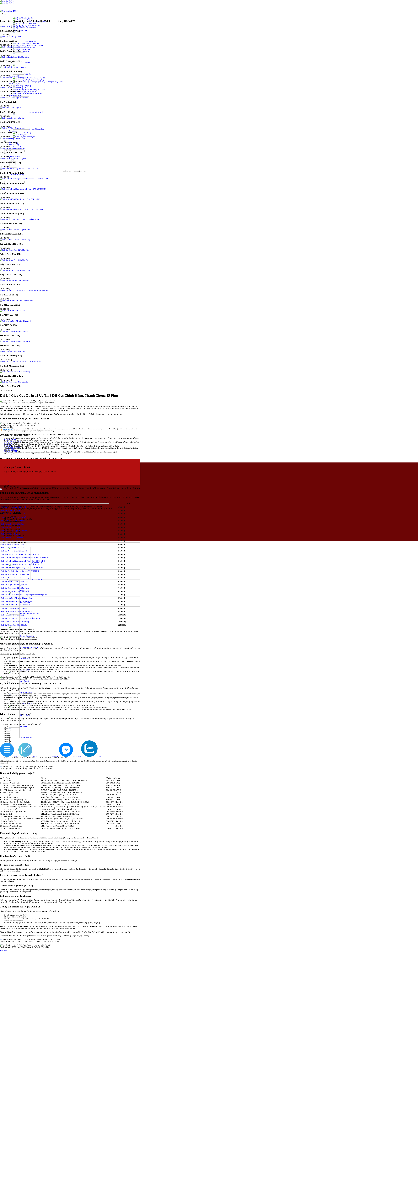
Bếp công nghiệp (14, 84)
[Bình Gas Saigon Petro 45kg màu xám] (14, 382)
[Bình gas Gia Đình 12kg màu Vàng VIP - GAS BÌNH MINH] (22, 209)
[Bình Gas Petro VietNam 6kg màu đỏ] (14, 26)
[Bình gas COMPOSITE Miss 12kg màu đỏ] (15, 321)
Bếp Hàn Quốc (39, 90)
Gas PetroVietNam (30, 41)
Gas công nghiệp (14, 76)
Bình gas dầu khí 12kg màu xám (12, 537)
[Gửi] (5, 153)
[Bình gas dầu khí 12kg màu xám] (12, 118)
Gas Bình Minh (30, 24)
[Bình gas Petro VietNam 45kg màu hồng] (15, 372)
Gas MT (27, 51)
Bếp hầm (39, 93)
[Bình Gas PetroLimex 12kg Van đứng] (14, 331)
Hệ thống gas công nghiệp (13, 441)
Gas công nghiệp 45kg (38, 78)
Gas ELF (27, 63)
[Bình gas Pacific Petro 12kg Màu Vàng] (14, 57)
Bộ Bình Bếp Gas (15, 95)
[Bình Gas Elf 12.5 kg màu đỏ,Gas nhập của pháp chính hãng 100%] (24, 290)
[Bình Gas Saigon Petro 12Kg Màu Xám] (14, 250)
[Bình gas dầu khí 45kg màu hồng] (12, 351)
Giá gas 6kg (8, 443)
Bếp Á (30, 86)
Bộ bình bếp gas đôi (36, 112)
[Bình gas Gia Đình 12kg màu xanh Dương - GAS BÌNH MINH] (23, 189)
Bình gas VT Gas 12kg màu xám (12, 541)
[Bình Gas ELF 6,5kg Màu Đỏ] (11, 37)
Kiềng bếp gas (30, 137)
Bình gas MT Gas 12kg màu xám (12, 544)
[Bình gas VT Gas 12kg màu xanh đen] (14, 98)
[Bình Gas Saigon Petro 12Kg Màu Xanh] (15, 270)
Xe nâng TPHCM (10, 451)
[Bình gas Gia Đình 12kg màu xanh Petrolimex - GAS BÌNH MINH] (24, 179)
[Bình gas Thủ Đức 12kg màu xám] (12, 148)
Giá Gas (17, 141)
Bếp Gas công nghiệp (36, 80)
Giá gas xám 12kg (15, 146)
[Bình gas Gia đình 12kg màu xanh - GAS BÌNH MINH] (20, 169)
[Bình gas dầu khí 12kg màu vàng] (12, 77)
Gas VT (27, 49)
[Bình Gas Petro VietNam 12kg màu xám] (15, 230)
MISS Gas (27, 74)
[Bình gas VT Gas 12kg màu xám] (12, 128)
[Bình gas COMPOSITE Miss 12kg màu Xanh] (17, 301)
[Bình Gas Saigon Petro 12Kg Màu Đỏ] (14, 260)
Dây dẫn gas (27, 133)
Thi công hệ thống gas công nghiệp (51, 82)
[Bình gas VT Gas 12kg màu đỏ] (11, 108)
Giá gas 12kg (8, 445)
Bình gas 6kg (28, 18)
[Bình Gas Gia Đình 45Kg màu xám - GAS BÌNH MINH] (20, 362)
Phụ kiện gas (13, 131)
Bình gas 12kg (14, 145)
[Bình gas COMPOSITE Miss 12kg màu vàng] (16, 311)
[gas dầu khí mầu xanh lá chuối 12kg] (13, 67)
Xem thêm (3, 951)
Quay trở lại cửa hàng (16, 174)
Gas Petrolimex (33, 43)
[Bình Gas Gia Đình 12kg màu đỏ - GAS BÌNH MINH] (20, 219)
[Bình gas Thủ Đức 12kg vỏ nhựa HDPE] (15, 280)
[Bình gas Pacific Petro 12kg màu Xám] (14, 47)
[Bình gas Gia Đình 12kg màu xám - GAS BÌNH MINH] (20, 199)
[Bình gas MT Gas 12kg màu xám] (12, 138)
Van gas (23, 135)
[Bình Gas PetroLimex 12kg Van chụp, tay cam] (17, 341)
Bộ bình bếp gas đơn (36, 129)
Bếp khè (33, 91)
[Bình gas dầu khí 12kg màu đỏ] (11, 87)
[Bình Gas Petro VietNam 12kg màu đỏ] (14, 159)
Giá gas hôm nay (10, 439)
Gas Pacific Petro (37, 45)
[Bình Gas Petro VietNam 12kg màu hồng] (15, 240)
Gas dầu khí (32, 28)
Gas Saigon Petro (21, 30)
